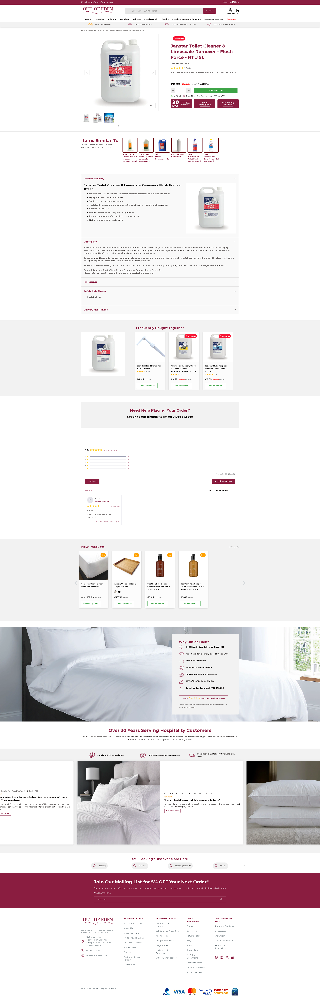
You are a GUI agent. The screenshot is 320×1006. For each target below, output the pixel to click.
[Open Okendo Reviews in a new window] (225, 474)
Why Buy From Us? (133, 923)
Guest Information (213, 19)
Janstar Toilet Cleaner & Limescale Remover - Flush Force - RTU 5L (121, 30)
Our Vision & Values (133, 943)
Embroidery (220, 931)
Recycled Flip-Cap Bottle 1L (177, 155)
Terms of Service (194, 963)
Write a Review (225, 482)
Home (83, 30)
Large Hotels (162, 945)
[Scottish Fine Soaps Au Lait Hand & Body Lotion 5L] (160, 565)
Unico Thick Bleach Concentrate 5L (162, 156)
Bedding (124, 19)
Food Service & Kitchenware (186, 19)
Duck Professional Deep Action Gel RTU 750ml (211, 157)
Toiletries (99, 19)
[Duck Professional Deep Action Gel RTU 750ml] (211, 145)
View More (234, 547)
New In (87, 19)
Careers (127, 952)
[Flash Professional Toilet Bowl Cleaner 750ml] (195, 145)
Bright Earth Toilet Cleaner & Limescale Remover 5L (146, 157)
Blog (189, 941)
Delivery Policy (193, 931)
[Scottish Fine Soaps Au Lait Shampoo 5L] (226, 565)
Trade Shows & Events (134, 938)
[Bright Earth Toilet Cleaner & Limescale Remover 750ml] (130, 145)
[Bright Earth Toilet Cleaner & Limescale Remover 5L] (146, 145)
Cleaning (165, 19)
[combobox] (164, 11)
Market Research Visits (225, 941)
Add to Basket (216, 91)
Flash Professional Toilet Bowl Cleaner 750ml (194, 157)
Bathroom (112, 19)
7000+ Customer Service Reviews (203, 698)
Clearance (231, 19)
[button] (237, 10)
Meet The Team (131, 933)
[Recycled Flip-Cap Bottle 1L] (178, 145)
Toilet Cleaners (92, 30)
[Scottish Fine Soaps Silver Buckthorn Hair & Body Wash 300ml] (93, 565)
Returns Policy (193, 936)
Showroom (220, 936)
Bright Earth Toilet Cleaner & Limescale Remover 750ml (129, 157)
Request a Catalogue (225, 926)
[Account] (230, 10)
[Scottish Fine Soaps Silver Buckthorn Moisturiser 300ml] (126, 565)
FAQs (189, 945)
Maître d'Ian (129, 965)
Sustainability (130, 947)
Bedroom (136, 19)
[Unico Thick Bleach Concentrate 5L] (162, 145)
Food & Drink (151, 19)
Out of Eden (93, 988)
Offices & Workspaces (166, 958)
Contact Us (192, 926)
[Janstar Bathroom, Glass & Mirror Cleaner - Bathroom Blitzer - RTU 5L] (184, 347)
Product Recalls (194, 972)
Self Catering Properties (167, 931)
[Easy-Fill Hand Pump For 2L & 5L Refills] (150, 347)
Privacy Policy (193, 950)
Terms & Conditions (196, 967)
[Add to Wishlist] (161, 386)
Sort (210, 490)
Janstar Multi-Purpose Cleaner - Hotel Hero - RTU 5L (216, 369)
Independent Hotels (165, 941)
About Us (128, 928)
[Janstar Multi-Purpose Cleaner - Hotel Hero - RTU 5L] (218, 347)
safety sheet (95, 297)
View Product (172, 811)
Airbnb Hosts (162, 936)
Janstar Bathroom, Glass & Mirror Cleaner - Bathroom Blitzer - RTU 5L (184, 369)
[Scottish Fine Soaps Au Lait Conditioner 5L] (193, 565)
